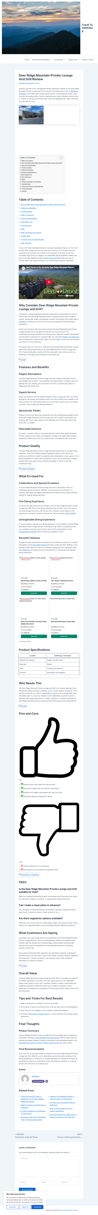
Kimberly (36, 1076)
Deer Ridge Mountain (40, 545)
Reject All (25, 1207)
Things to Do (72, 60)
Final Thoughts (27, 189)
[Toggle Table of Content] (60, 157)
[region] (25, 1201)
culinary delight (70, 513)
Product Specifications (28, 172)
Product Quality (26, 167)
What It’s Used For (27, 170)
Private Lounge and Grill (51, 258)
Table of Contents (27, 160)
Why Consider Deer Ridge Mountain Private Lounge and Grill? (41, 163)
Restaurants (59, 60)
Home (27, 60)
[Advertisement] (49, 139)
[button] (51, 59)
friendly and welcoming (70, 337)
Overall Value (26, 184)
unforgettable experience (28, 532)
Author (24, 191)
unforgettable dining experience (47, 1038)
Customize (12, 1207)
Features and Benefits (28, 165)
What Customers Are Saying (31, 181)
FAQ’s (23, 179)
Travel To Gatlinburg (87, 27)
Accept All (37, 1207)
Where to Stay (87, 60)
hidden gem (26, 550)
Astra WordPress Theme (68, 1210)
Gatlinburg (22, 322)
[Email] (46, 1081)
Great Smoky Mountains (41, 60)
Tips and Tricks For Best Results (32, 186)
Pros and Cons (26, 177)
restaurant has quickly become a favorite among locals (39, 1043)
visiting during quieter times (38, 1014)
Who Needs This (26, 174)
